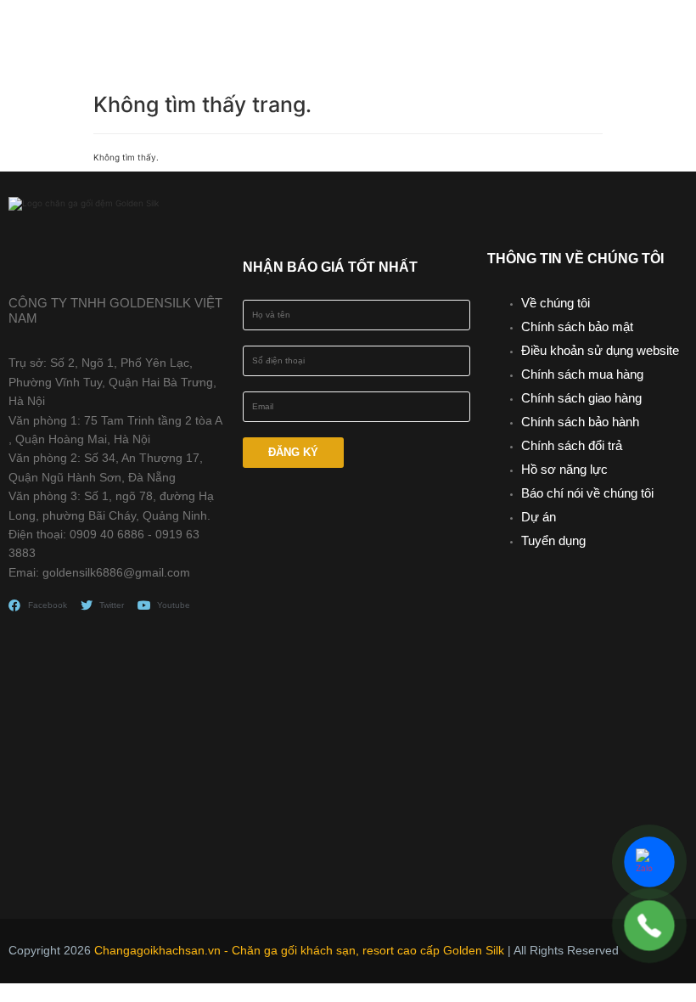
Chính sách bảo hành (580, 421)
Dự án (538, 516)
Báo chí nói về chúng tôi (587, 493)
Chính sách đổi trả (571, 445)
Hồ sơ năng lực (564, 469)
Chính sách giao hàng (581, 398)
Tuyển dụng (553, 540)
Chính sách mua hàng (582, 374)
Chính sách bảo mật (577, 326)
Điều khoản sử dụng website (600, 350)
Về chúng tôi (555, 303)
